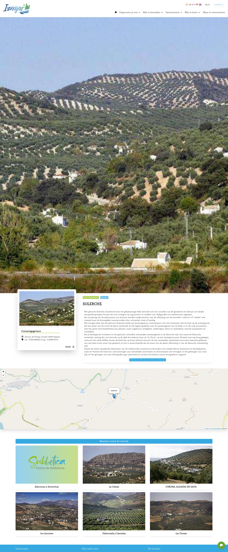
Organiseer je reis (128, 12)
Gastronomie (172, 12)
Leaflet (207, 428)
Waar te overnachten (214, 12)
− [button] (3, 375)
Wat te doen (191, 12)
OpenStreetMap (215, 428)
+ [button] (3, 371)
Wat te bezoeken (151, 12)
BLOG (207, 5)
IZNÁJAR (218, 5)
